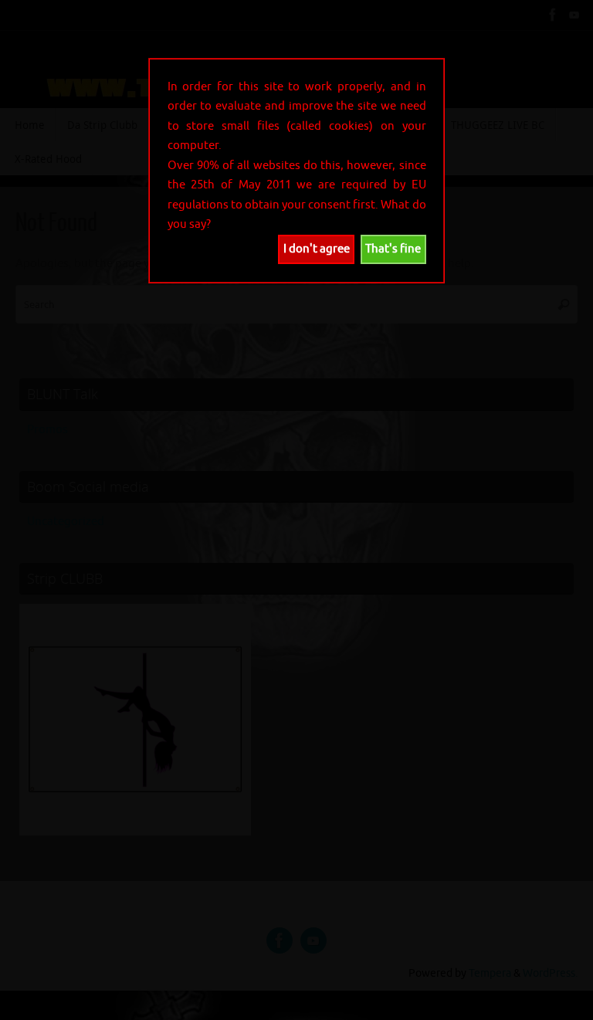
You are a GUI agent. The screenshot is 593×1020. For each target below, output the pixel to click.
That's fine (393, 249)
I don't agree (316, 249)
